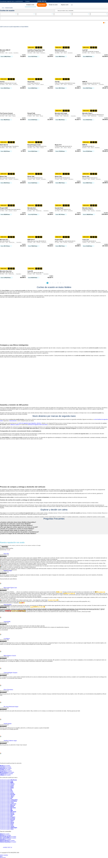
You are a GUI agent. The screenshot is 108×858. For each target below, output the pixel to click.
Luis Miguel (7, 638)
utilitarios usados (14, 424)
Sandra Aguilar (7, 723)
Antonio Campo (8, 570)
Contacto (27, 1)
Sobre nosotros (4, 855)
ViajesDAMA (7, 621)
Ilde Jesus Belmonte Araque (11, 706)
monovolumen (13, 420)
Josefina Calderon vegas (10, 740)
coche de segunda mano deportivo (27, 423)
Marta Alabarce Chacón (10, 655)
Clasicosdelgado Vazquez (10, 672)
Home (3, 7)
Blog (1, 856)
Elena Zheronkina (8, 689)
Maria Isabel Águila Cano (10, 587)
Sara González (7, 604)
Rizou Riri (6, 553)
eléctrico (39, 423)
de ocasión (5, 765)
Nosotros (21, 1)
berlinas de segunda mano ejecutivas (37, 424)
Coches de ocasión (8, 780)
